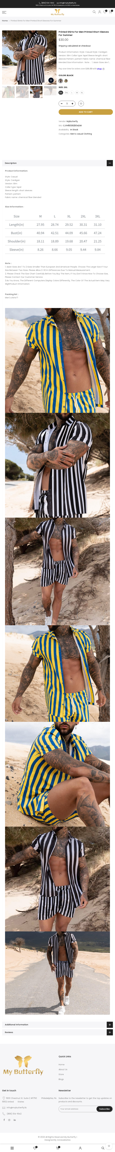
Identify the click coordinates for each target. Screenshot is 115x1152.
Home (5, 20)
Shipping (63, 45)
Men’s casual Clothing (81, 133)
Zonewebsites (64, 1140)
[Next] (51, 57)
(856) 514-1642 (47, 3)
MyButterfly (72, 121)
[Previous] (7, 57)
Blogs (61, 1079)
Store (61, 1074)
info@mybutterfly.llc (67, 3)
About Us (63, 1069)
